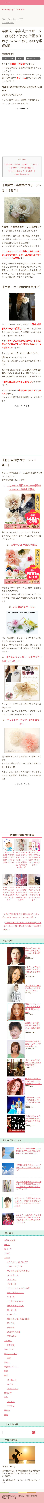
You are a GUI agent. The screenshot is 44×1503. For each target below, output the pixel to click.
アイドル (11, 1402)
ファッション (12, 1389)
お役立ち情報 (8, 59)
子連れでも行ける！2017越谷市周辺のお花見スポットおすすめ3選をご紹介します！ (21, 894)
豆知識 (7, 1410)
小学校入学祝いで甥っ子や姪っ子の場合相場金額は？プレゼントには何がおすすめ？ (34, 858)
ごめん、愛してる (14, 1266)
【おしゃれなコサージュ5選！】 (22, 171)
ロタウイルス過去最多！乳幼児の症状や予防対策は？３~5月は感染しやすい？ (8, 857)
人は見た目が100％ (15, 1301)
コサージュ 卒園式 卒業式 (24, 545)
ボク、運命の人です (15, 1293)
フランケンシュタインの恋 (18, 1288)
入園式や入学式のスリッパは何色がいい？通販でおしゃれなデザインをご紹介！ (8, 894)
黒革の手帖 (11, 1336)
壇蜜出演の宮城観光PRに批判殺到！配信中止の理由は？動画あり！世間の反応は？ (28, 1150)
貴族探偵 (11, 1328)
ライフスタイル (10, 1354)
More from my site (22, 174)
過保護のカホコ (13, 1332)
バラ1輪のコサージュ (24, 607)
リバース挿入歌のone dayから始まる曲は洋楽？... (33, 1062)
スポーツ (8, 1249)
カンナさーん (12, 1275)
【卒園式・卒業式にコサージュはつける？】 (22, 164)
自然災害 (8, 1393)
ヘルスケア (8, 1349)
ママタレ (11, 1406)
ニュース (8, 1341)
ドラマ (7, 1258)
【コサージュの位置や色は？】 (22, 168)
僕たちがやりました (15, 1306)
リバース (11, 1297)
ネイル (10, 1384)
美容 (6, 1376)
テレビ (7, 1253)
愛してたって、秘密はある (18, 1319)
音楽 (6, 1415)
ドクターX (11, 1284)
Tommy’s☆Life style (13, 9)
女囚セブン (11, 1314)
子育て (20, 59)
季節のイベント (33, 59)
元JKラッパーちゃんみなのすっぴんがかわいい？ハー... (33, 1081)
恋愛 (9, 1358)
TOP (14, 19)
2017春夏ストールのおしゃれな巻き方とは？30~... (33, 988)
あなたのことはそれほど (17, 1262)
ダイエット (11, 1380)
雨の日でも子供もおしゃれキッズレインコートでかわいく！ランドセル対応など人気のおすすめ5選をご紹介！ (21, 861)
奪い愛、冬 (11, 1310)
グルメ (7, 1245)
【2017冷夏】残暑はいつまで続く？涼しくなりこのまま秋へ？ (28, 1167)
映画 (6, 1371)
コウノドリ (11, 1280)
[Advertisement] (22, 132)
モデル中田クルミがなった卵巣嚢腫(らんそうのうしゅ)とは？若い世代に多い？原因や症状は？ (22, 926)
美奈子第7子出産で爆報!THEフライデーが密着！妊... (33, 1043)
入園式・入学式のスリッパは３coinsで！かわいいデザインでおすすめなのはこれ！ (34, 894)
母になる (11, 1323)
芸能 (6, 1397)
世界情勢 (11, 1345)
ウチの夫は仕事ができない (18, 1271)
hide (24, 159)
